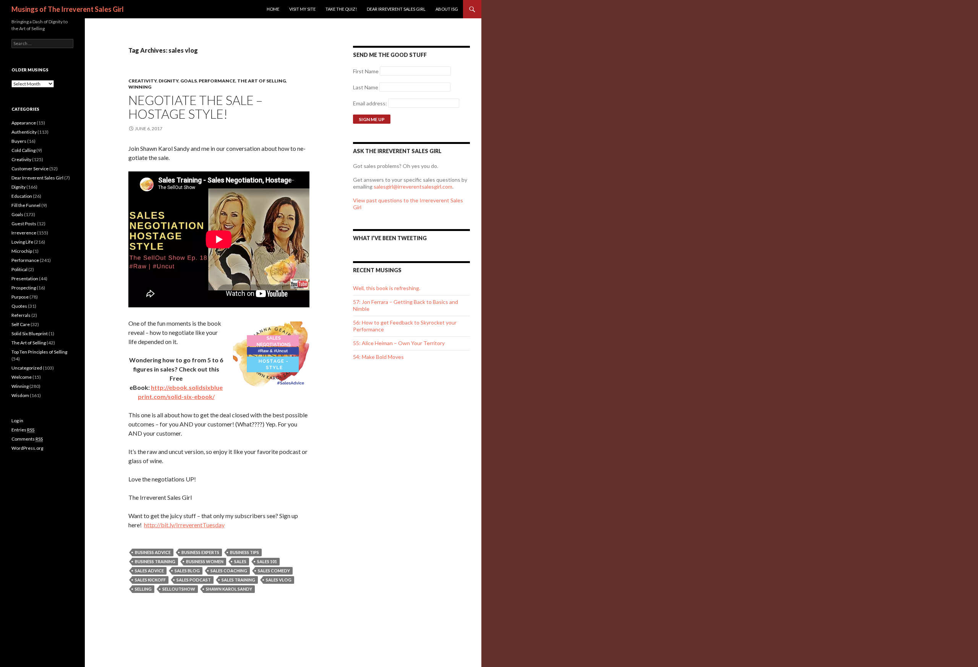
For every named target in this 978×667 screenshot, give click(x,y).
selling (143, 588)
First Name (366, 71)
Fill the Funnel (25, 205)
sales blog (187, 570)
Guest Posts (23, 223)
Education (21, 196)
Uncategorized (26, 368)
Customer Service (30, 168)
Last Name (365, 87)
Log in (17, 420)
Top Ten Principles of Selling (39, 352)
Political (19, 269)
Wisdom (20, 395)
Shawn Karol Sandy (229, 588)
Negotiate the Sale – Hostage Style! (195, 106)
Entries (22, 430)
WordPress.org (27, 448)
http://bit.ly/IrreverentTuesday (184, 524)
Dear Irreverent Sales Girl (396, 8)
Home (273, 8)
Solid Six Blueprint (29, 333)
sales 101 (267, 561)
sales (240, 561)
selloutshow (178, 588)
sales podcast (193, 579)
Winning (139, 87)
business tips (244, 552)
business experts (200, 552)
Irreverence (23, 233)
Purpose (20, 297)
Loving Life (22, 242)
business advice (153, 552)
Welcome (21, 377)
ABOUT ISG (447, 8)
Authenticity (24, 132)
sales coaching (228, 570)
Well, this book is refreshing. (386, 288)
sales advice (149, 570)
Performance (217, 81)
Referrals (21, 315)
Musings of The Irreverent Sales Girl (67, 9)
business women (204, 561)
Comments (27, 439)
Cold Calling (23, 150)
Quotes (19, 306)
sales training (238, 579)
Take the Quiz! (341, 8)
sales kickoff (150, 579)
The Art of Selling (261, 81)
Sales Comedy (274, 570)
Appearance (23, 123)
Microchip (21, 251)
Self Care (20, 324)
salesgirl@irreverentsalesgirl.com (413, 186)
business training (155, 561)
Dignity (168, 81)
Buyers (18, 141)
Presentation (24, 278)
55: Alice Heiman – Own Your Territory (399, 343)
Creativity (142, 81)
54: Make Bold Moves (378, 357)
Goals (188, 81)
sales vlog (278, 579)
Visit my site (302, 8)
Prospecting (23, 288)
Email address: (370, 103)
